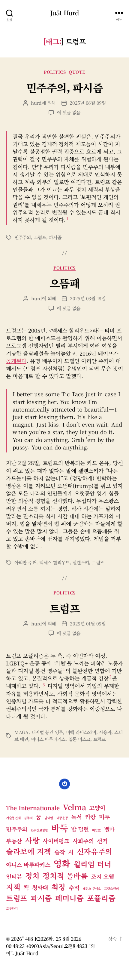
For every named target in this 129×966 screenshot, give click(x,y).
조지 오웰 (102, 876)
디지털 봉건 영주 (47, 732)
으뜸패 (65, 283)
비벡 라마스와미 (81, 732)
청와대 (40, 887)
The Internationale (33, 808)
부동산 (14, 841)
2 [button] (110, 677)
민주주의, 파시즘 (64, 87)
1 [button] (67, 218)
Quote (77, 72)
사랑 (32, 840)
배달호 (96, 830)
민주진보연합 (39, 830)
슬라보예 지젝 (28, 851)
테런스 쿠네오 (91, 888)
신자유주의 (94, 851)
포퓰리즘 (101, 898)
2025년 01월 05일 (88, 623)
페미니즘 (69, 898)
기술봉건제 (13, 818)
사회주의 (83, 841)
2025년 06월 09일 (88, 103)
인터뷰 (14, 876)
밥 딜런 (80, 829)
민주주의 (22, 237)
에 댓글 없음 (68, 112)
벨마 (109, 829)
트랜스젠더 (111, 888)
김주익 (28, 818)
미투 (104, 817)
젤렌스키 (80, 562)
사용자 (105, 732)
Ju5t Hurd (64, 13)
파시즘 (55, 237)
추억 (74, 887)
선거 (102, 841)
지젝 (13, 886)
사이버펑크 (56, 841)
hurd (36, 103)
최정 (58, 886)
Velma (74, 807)
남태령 (48, 818)
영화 (61, 863)
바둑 (59, 827)
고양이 (97, 808)
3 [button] (44, 684)
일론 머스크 (79, 739)
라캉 (90, 817)
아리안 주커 (25, 562)
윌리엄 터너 (92, 864)
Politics (55, 72)
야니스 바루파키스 (48, 739)
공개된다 (16, 361)
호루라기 (12, 908)
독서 (76, 817)
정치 (32, 875)
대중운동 (62, 818)
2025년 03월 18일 (88, 298)
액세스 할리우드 (54, 562)
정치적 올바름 (65, 875)
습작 (59, 852)
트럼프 (40, 237)
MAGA (21, 732)
